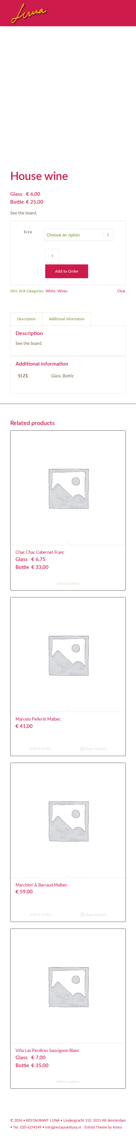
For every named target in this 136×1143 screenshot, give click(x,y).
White (50, 291)
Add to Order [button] (40, 749)
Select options (68, 583)
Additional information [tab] (67, 319)
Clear (121, 291)
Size (28, 232)
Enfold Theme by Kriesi (103, 1127)
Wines (62, 291)
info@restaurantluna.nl (63, 1127)
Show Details (95, 749)
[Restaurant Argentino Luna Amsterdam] (56, 13)
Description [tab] (26, 319)
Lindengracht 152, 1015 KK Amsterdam (94, 1120)
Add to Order (66, 271)
